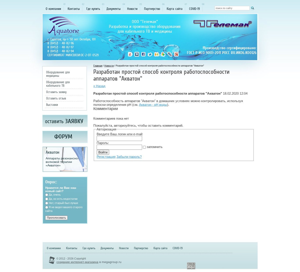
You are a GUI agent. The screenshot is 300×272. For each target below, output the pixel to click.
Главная (97, 65)
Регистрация (106, 157)
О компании (53, 9)
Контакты (74, 9)
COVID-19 (194, 9)
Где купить (93, 9)
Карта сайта (175, 9)
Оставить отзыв (56, 98)
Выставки (52, 104)
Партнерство (152, 9)
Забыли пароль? (129, 157)
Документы (114, 9)
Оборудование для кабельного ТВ (58, 83)
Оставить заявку (56, 92)
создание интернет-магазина (77, 262)
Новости (132, 9)
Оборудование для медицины (58, 73)
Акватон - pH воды (153, 104)
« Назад (99, 86)
